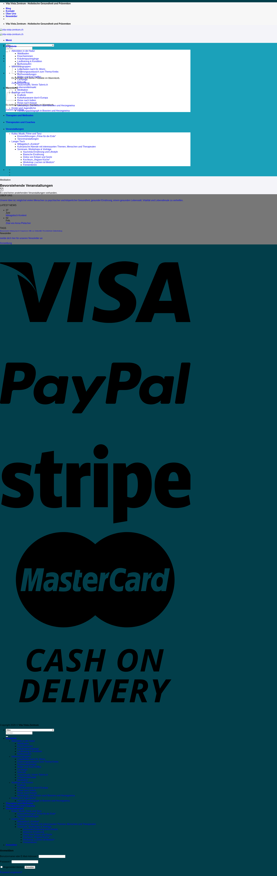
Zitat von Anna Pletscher (18, 223)
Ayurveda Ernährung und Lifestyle (40, 152)
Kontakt (10, 11)
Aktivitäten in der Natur (23, 51)
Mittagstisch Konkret (16, 215)
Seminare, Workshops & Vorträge (34, 149)
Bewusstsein (4, 231)
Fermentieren (30, 165)
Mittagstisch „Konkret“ (28, 144)
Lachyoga (22, 79)
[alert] (95, 191)
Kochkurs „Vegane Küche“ (36, 159)
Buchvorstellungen (27, 74)
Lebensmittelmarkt (26, 87)
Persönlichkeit (47, 231)
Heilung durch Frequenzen (19, 231)
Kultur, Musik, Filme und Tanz (27, 133)
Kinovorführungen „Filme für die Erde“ (36, 136)
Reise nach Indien (26, 100)
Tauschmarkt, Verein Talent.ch (32, 84)
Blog (8, 8)
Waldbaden (23, 53)
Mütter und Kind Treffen (29, 77)
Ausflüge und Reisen (22, 92)
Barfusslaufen (24, 64)
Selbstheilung (57, 231)
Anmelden (30, 867)
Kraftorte (21, 95)
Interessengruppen (21, 756)
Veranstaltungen (15, 129)
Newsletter (11, 16)
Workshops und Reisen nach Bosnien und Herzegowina (46, 105)
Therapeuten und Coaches (20, 122)
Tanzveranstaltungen (28, 139)
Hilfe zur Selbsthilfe (35, 231)
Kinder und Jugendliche (24, 108)
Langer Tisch (18, 141)
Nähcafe (21, 82)
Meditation (22, 90)
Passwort (5, 861)
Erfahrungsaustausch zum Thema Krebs (37, 71)
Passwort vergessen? (11, 872)
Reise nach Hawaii (27, 103)
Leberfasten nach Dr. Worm (31, 69)
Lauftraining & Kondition (29, 61)
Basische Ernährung (33, 154)
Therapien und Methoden (19, 115)
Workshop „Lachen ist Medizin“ (39, 162)
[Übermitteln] (7, 51)
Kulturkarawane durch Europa (32, 97)
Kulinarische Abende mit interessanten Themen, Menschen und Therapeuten (56, 146)
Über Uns (11, 13)
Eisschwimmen (25, 56)
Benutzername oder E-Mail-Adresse (19, 856)
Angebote (11, 46)
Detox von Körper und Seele (37, 157)
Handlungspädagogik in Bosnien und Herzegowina (43, 110)
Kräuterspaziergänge (28, 58)
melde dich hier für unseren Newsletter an (21, 238)
